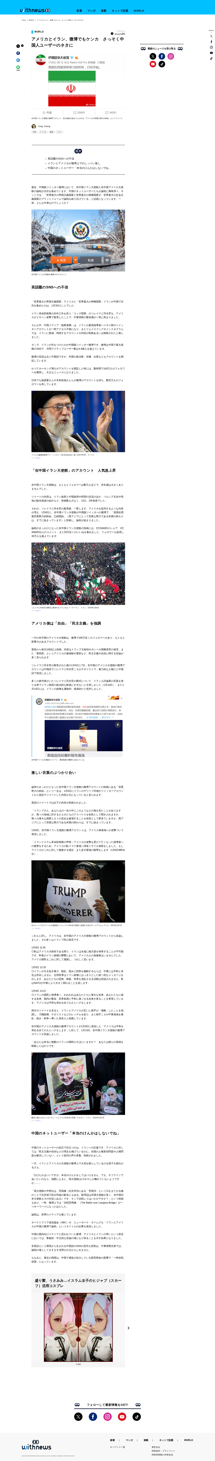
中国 (34, 132)
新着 (79, 10)
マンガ (91, 10)
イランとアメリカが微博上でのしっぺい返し (74, 163)
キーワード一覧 (117, 1447)
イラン (59, 132)
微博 (51, 132)
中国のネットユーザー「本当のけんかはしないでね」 (79, 168)
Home (24, 20)
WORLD (139, 10)
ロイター (38, 458)
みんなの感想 (120, 34)
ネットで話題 (120, 10)
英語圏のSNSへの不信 (61, 158)
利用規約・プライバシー (163, 1451)
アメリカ (43, 132)
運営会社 (156, 1447)
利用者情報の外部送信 (162, 1455)
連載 (103, 10)
